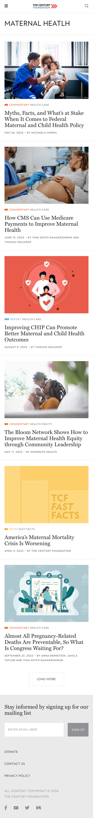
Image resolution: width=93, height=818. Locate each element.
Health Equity (41, 424)
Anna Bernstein (53, 655)
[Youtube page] (16, 807)
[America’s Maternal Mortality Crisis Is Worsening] (46, 494)
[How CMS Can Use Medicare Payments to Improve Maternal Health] (46, 175)
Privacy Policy (17, 775)
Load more (46, 679)
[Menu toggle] (6, 5)
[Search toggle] (86, 5)
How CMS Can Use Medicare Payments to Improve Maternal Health (41, 224)
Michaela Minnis (44, 132)
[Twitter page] (27, 807)
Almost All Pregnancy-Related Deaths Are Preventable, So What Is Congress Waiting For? (44, 642)
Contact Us (15, 763)
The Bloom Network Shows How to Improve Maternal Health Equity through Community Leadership (46, 438)
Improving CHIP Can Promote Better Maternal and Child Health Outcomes (44, 333)
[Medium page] (38, 807)
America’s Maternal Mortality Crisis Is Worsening (39, 540)
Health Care (39, 104)
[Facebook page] (6, 807)
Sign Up (78, 730)
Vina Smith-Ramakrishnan (52, 237)
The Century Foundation (51, 550)
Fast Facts (27, 529)
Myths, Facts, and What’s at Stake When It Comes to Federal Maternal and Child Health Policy (44, 119)
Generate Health (43, 452)
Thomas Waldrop (18, 242)
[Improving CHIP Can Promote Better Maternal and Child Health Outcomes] (46, 284)
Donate (11, 751)
